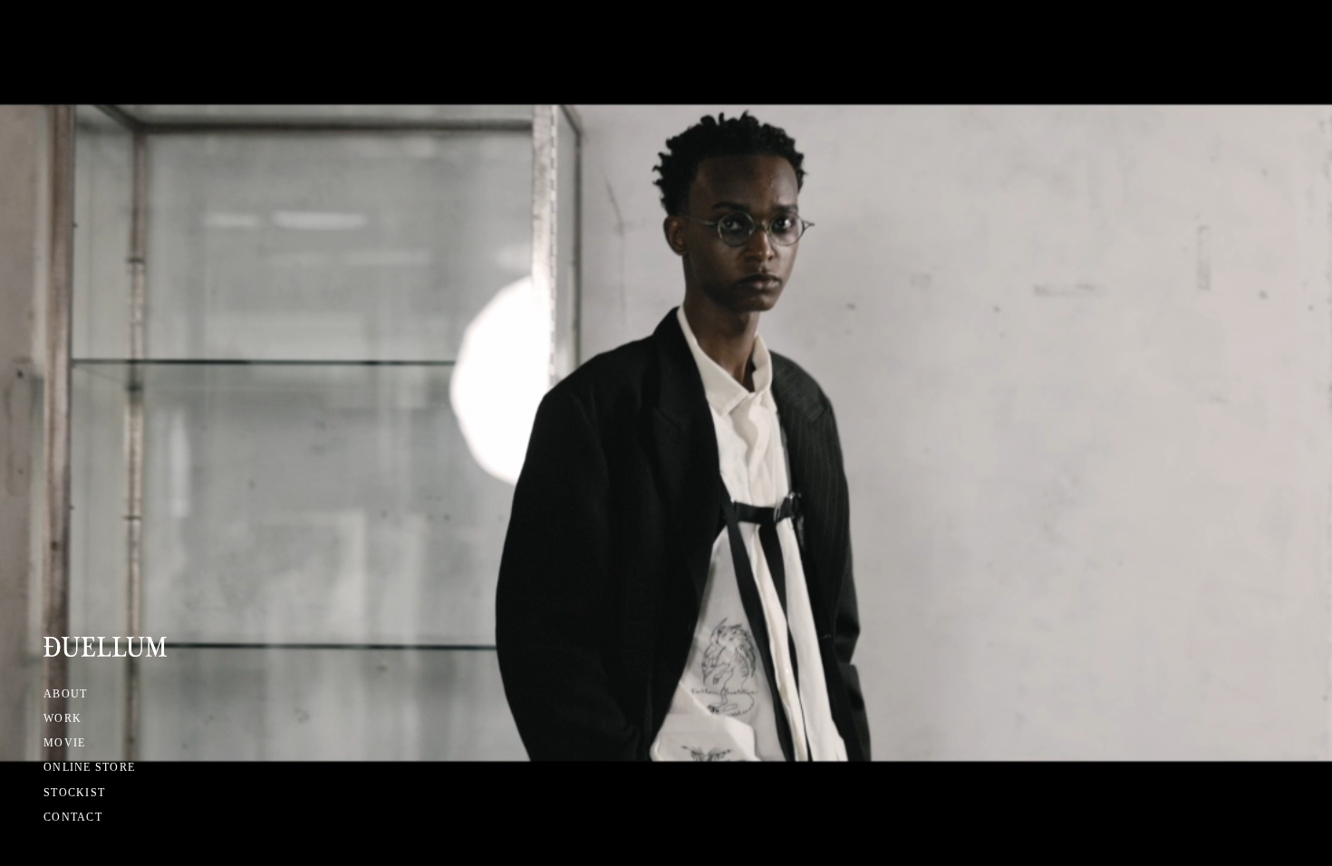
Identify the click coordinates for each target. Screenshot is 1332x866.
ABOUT (65, 694)
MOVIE (64, 742)
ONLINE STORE (89, 767)
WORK (62, 718)
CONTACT (72, 817)
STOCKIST (74, 792)
